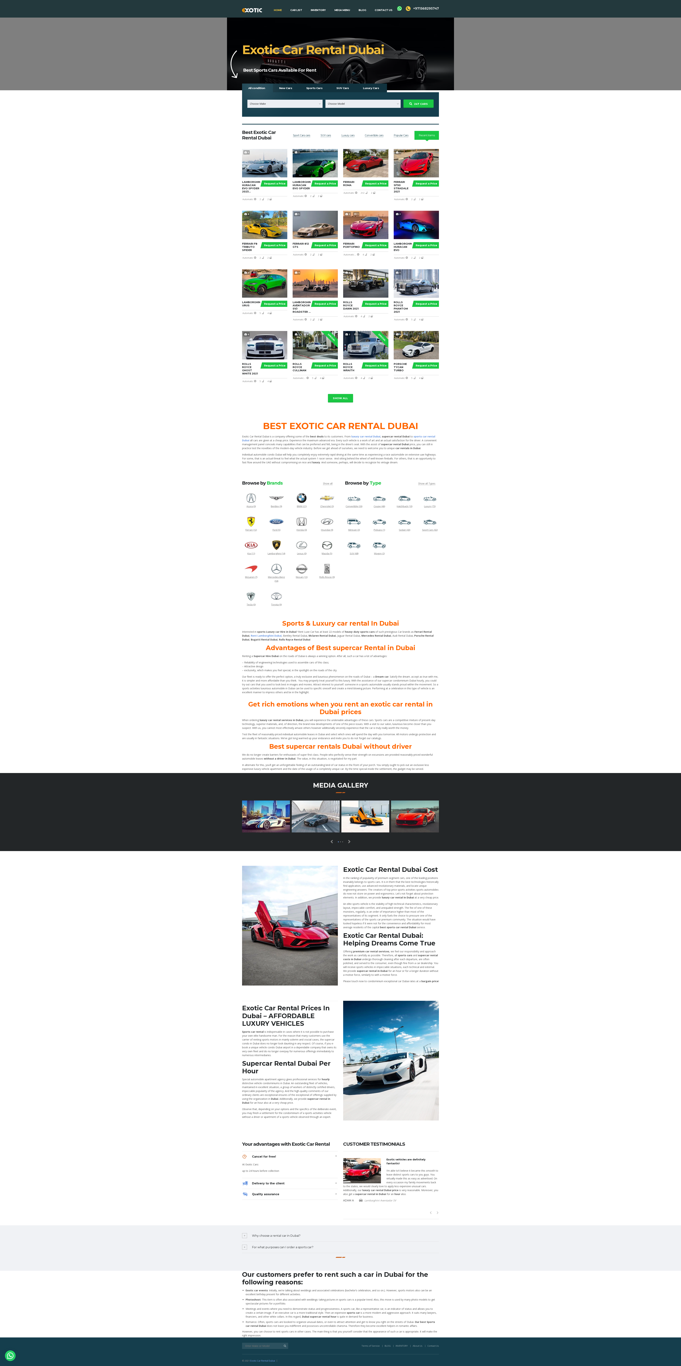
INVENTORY (402, 1345)
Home (278, 10)
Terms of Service (371, 1345)
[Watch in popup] (266, 816)
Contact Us (383, 10)
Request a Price (275, 183)
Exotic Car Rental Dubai (262, 1360)
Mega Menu (342, 10)
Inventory (318, 10)
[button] (10, 1355)
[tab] (301, 135)
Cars (421, 104)
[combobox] (285, 104)
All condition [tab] (256, 88)
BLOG (388, 1345)
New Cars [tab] (285, 88)
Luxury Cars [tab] (371, 88)
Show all (340, 398)
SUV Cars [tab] (342, 88)
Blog (362, 10)
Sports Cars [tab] (314, 88)
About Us (417, 1345)
